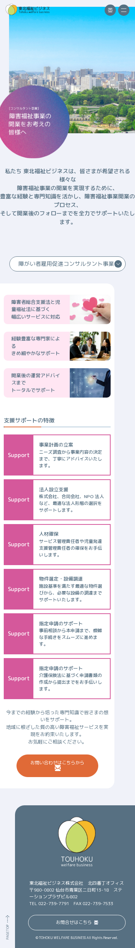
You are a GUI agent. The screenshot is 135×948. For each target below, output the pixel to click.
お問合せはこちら (74, 922)
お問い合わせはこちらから (57, 762)
